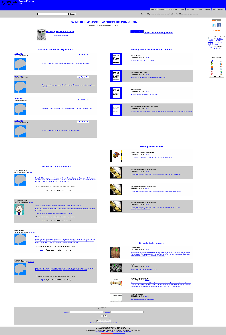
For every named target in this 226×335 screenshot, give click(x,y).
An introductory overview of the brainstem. (144, 94)
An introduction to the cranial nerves (142, 60)
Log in (42, 190)
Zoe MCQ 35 (18, 54)
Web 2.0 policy (109, 331)
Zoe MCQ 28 (18, 121)
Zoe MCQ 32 (18, 98)
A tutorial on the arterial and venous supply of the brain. (148, 77)
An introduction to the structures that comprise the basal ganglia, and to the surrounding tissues (161, 111)
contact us (127, 331)
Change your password (96, 322)
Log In (20, 3)
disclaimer (119, 331)
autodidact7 (32, 232)
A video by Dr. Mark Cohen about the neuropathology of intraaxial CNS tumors (156, 191)
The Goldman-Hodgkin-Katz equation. (143, 299)
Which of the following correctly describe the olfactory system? (61, 130)
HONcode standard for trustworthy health (218, 41)
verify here (217, 48)
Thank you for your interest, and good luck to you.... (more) (53, 213)
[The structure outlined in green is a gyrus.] (116, 272)
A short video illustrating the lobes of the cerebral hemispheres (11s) (152, 157)
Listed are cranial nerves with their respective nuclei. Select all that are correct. (67, 108)
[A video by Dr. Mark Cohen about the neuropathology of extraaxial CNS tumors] (116, 178)
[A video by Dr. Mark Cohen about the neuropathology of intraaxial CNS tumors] (116, 195)
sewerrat (31, 262)
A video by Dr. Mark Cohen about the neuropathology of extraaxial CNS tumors (156, 174)
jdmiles (30, 202)
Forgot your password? (111, 322)
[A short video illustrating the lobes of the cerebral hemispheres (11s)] (116, 161)
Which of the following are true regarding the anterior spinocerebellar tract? (66, 63)
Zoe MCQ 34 (18, 76)
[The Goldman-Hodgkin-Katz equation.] (116, 301)
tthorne (30, 172)
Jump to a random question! (158, 33)
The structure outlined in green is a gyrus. (144, 269)
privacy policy (99, 331)
